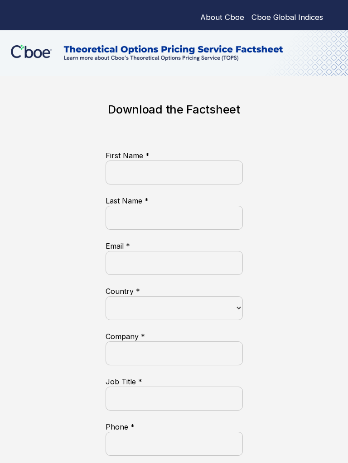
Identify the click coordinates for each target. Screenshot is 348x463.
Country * (123, 291)
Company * (125, 336)
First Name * (128, 155)
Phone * (120, 426)
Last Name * (127, 200)
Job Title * (124, 381)
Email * (118, 245)
